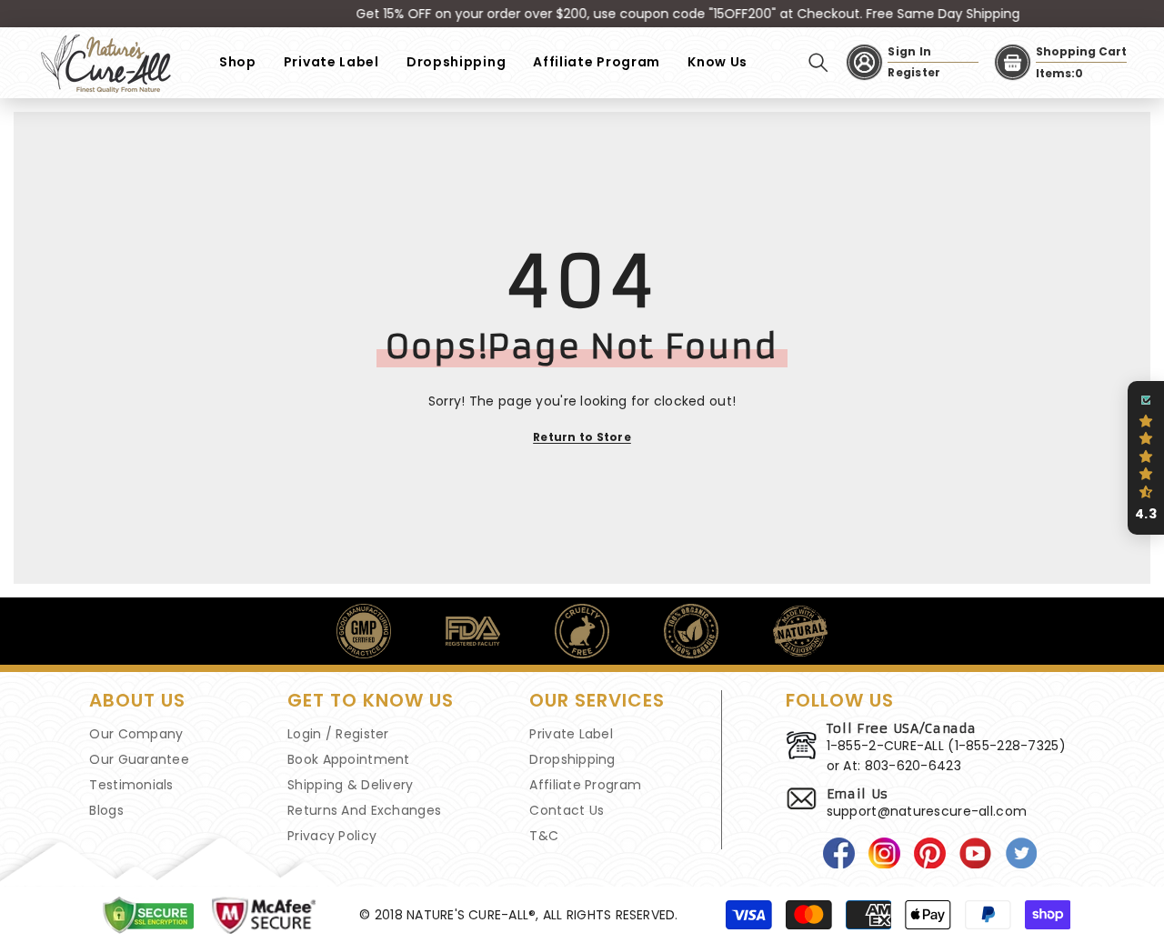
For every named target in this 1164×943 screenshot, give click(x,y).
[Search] (818, 63)
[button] (1146, 458)
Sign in (909, 51)
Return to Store (582, 437)
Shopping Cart (1081, 51)
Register (914, 72)
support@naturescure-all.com (927, 811)
